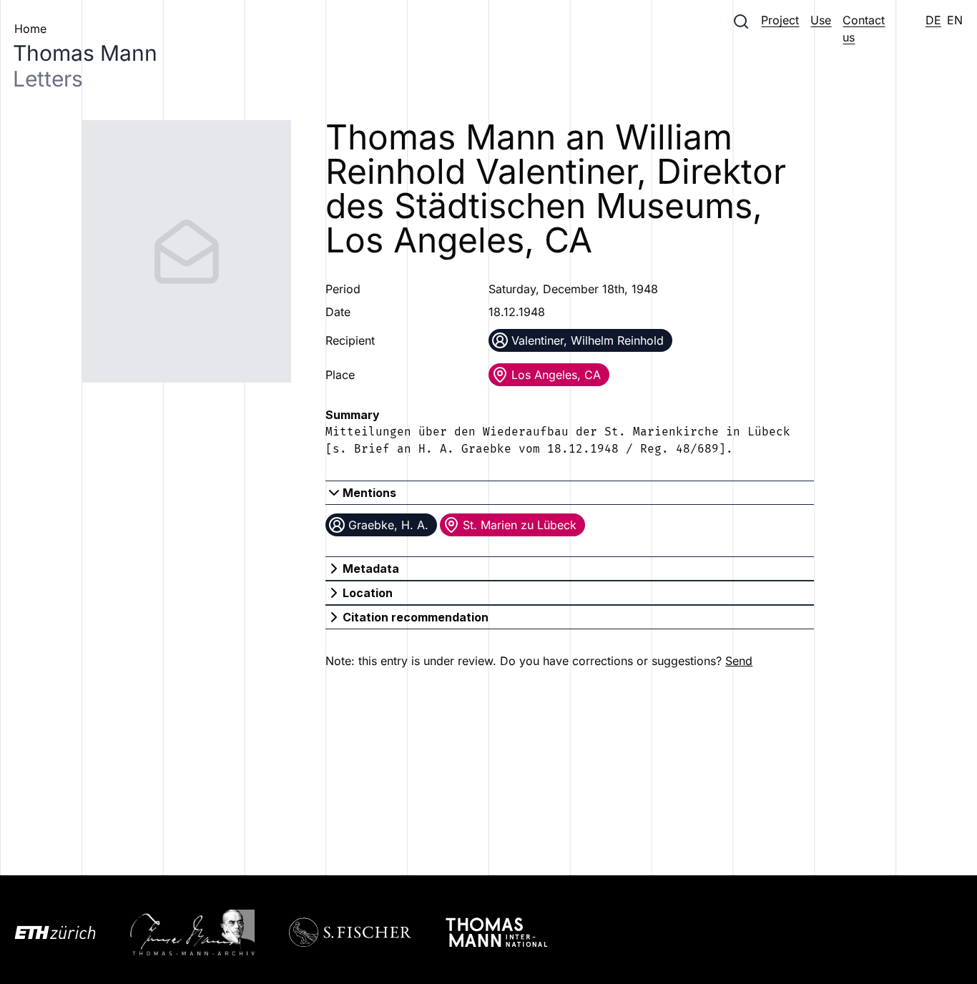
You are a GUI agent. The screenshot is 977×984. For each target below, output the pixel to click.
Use (820, 20)
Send (738, 661)
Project (780, 20)
